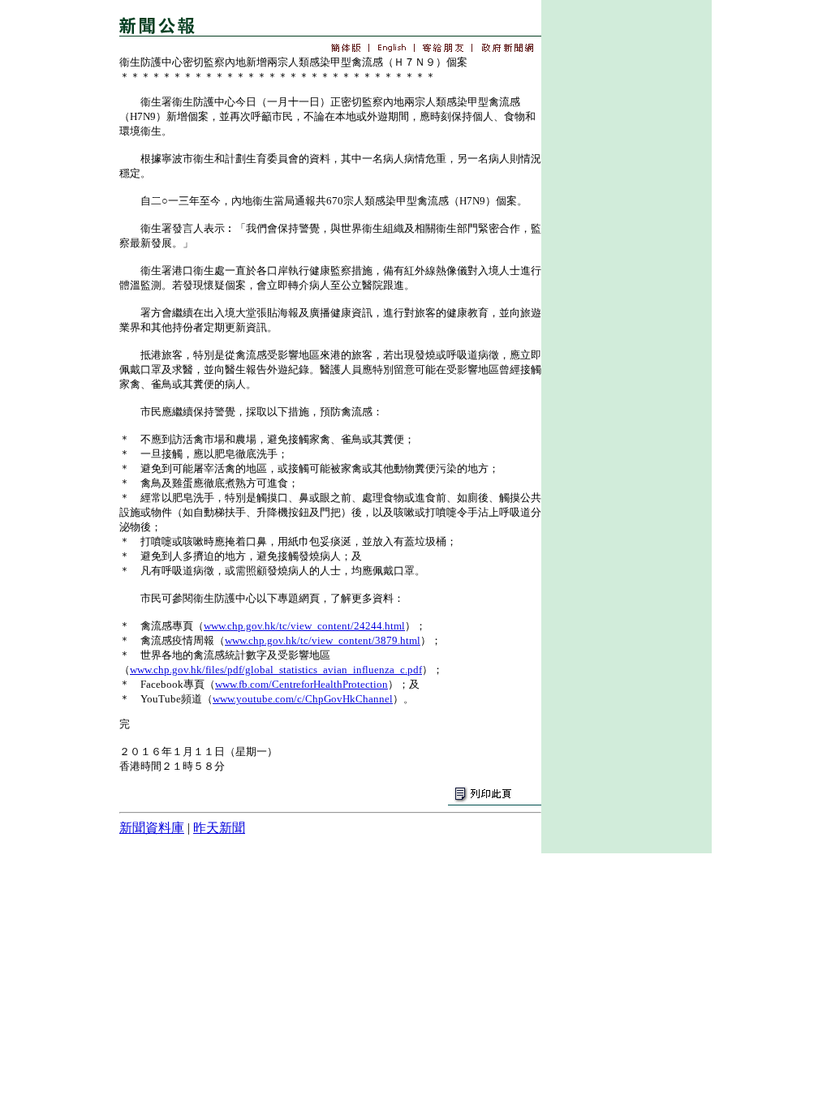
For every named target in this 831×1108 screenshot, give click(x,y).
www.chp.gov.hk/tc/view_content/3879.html (322, 640)
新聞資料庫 (151, 828)
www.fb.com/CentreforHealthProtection (301, 684)
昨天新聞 (219, 828)
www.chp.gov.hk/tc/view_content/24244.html (304, 626)
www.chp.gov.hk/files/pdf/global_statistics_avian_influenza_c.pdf (276, 670)
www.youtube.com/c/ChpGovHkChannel (303, 699)
